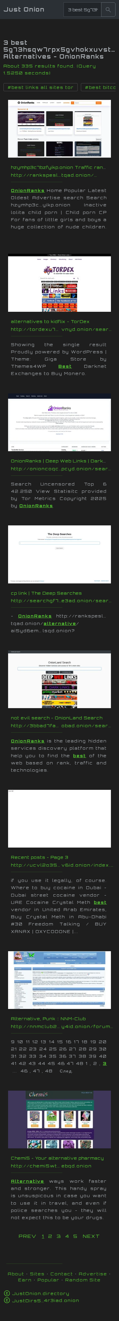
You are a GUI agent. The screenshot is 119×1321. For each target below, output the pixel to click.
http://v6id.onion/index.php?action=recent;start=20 (62, 865)
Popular (49, 1279)
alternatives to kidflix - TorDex (50, 321)
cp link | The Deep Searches (46, 593)
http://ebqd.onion (62, 1165)
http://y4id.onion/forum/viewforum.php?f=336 (62, 1026)
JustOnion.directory (41, 1293)
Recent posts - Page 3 (39, 857)
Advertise (93, 1273)
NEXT (91, 1236)
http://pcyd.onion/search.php (62, 468)
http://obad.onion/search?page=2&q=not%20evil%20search (62, 725)
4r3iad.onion (45, 1300)
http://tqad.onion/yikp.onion (62, 175)
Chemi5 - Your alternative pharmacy (57, 1158)
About (16, 1273)
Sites (37, 1273)
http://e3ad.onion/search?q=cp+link (62, 600)
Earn (25, 1279)
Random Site (83, 1279)
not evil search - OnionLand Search (57, 717)
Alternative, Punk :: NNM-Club (48, 1018)
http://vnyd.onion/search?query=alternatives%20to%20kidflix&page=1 (62, 329)
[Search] (108, 9)
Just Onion (24, 9)
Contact (62, 1273)
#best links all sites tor (41, 87)
